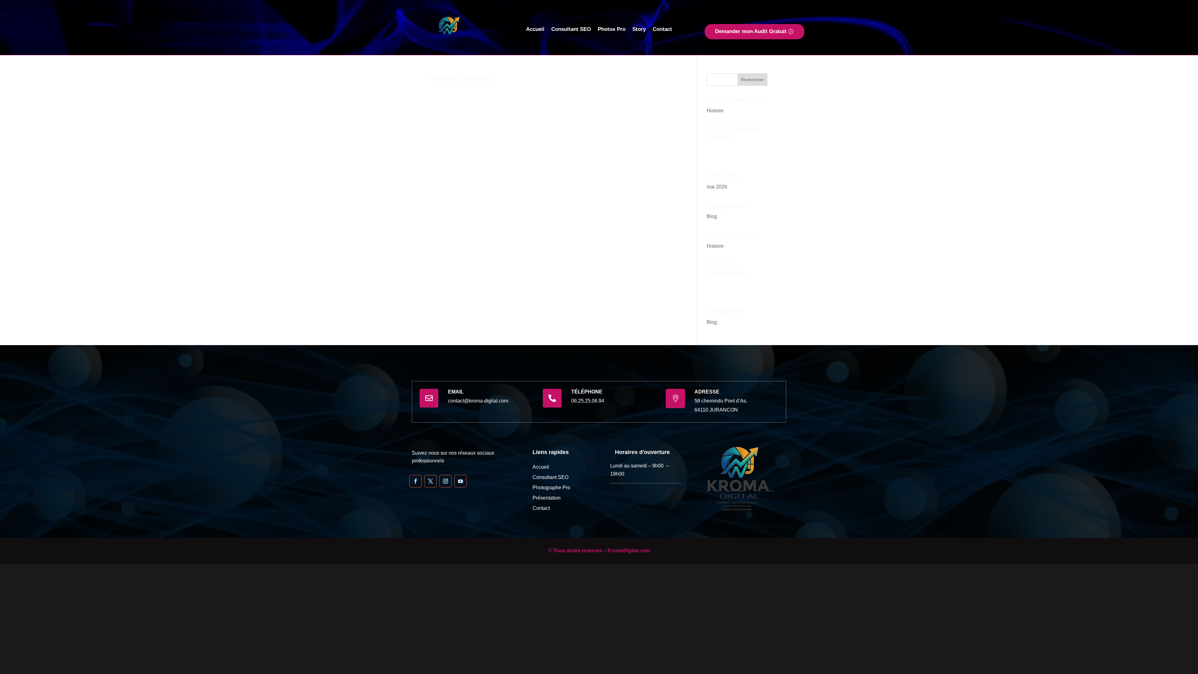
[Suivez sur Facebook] (415, 481)
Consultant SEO (571, 29)
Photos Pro (612, 29)
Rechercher (752, 79)
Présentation (547, 498)
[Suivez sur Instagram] (445, 481)
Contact (662, 29)
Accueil (535, 29)
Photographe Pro (551, 487)
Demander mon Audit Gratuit (750, 31)
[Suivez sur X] (430, 481)
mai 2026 (717, 186)
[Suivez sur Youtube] (460, 481)
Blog (712, 216)
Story (639, 29)
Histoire (715, 110)
